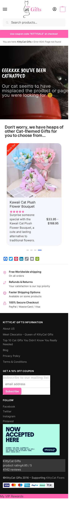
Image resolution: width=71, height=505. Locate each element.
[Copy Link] (26, 259)
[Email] (32, 259)
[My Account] (54, 9)
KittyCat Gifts (24, 41)
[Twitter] (10, 259)
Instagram (9, 416)
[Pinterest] (16, 259)
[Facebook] (5, 259)
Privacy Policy (11, 355)
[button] (62, 9)
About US (9, 328)
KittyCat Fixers (55, 477)
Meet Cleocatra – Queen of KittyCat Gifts (28, 334)
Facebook (9, 406)
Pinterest (8, 421)
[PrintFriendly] (37, 259)
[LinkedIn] (21, 259)
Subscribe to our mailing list (26, 377)
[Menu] (8, 9)
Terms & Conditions (15, 361)
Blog (5, 350)
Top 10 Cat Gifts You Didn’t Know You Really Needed (30, 342)
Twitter (7, 411)
